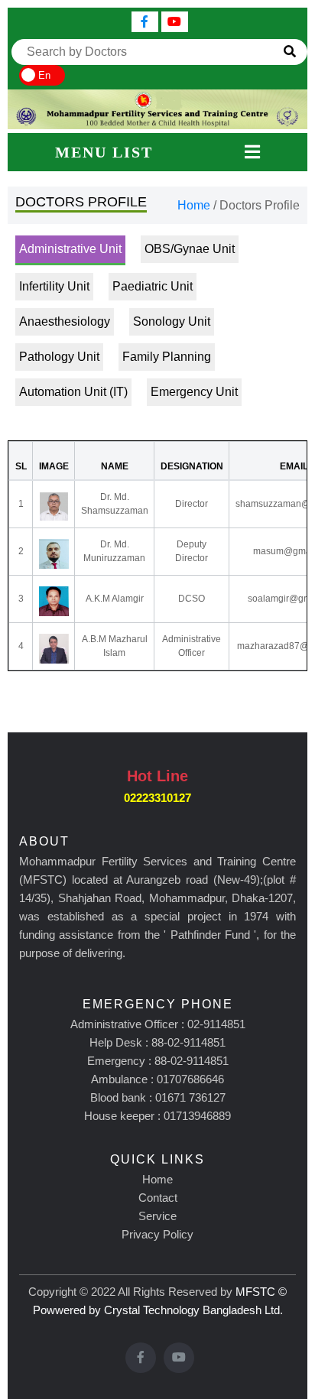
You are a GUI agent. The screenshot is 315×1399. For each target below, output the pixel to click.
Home (157, 1179)
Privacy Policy (157, 1234)
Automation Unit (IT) (73, 391)
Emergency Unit (194, 391)
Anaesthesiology (64, 321)
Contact (157, 1197)
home (193, 205)
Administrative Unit (70, 248)
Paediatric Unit (152, 286)
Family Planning (166, 356)
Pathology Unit (59, 356)
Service (157, 1215)
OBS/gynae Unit (190, 248)
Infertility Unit (54, 286)
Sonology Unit (171, 321)
